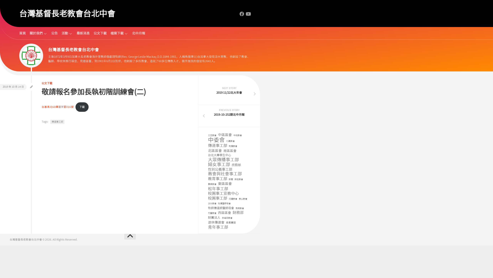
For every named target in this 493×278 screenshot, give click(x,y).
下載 (82, 107)
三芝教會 (212, 135)
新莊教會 (239, 179)
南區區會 (229, 151)
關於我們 (36, 33)
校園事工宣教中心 (223, 193)
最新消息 (83, 33)
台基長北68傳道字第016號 (58, 107)
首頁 (22, 33)
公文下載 (100, 33)
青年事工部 (218, 227)
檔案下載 (117, 33)
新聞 (231, 179)
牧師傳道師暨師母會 (221, 208)
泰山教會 (243, 198)
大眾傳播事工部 (223, 160)
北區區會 (215, 151)
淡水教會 (212, 203)
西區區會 (224, 213)
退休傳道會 (216, 222)
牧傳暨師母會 (224, 203)
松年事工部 (218, 189)
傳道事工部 (57, 121)
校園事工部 (217, 198)
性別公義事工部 (220, 169)
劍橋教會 (233, 146)
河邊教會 (233, 198)
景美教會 (212, 184)
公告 (54, 33)
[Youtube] (248, 14)
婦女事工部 (219, 164)
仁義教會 (230, 141)
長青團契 (231, 222)
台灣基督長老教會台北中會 (67, 13)
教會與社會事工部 (225, 174)
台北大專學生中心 (219, 155)
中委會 (216, 140)
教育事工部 (217, 179)
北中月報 (138, 33)
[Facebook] (242, 14)
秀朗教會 (240, 208)
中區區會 (225, 135)
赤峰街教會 (227, 218)
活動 (65, 33)
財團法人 (214, 218)
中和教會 (237, 135)
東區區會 (225, 184)
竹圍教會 (212, 213)
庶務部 (236, 165)
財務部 (238, 213)
